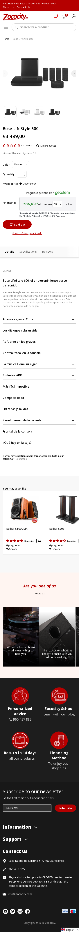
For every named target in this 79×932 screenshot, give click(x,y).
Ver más (61, 216)
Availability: (10, 183)
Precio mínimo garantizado (27, 233)
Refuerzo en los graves (19, 342)
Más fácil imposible (16, 387)
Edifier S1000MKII (17, 528)
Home (6, 38)
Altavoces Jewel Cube (18, 319)
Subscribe (66, 808)
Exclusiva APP (12, 375)
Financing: (9, 202)
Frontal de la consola (17, 431)
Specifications (28, 251)
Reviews (47, 251)
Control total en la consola (22, 353)
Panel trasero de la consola (22, 420)
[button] (12, 145)
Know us (40, 593)
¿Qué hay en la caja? (17, 443)
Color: (6, 164)
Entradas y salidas (15, 409)
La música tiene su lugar (20, 364)
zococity (50, 922)
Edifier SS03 (56, 528)
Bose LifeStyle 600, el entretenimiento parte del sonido (35, 283)
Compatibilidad (13, 398)
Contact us (21, 458)
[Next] (73, 73)
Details (9, 251)
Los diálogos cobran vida (20, 330)
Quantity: (9, 174)
